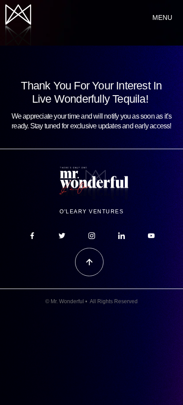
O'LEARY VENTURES (91, 211)
